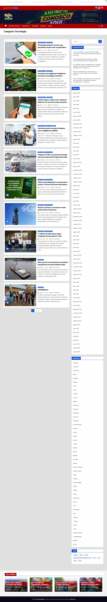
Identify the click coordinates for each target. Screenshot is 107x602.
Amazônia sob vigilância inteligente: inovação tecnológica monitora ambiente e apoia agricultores (52, 76)
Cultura (75, 397)
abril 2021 (76, 340)
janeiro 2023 (76, 259)
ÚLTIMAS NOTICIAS (14, 26)
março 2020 (76, 348)
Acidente (75, 363)
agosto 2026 (76, 93)
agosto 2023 (76, 232)
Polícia (75, 486)
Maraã (75, 451)
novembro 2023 (77, 220)
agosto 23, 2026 (12, 587)
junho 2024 (76, 193)
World (74, 544)
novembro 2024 (77, 174)
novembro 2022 (77, 267)
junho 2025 (76, 147)
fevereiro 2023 (77, 255)
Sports (75, 502)
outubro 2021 (77, 317)
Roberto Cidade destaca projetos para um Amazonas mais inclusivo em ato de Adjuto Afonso (85, 73)
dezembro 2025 (77, 124)
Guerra (75, 432)
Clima (74, 386)
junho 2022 (76, 286)
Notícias (75, 478)
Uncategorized (77, 536)
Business (75, 378)
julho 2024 (76, 189)
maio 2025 (76, 151)
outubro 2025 (77, 131)
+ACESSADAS (26, 26)
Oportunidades (77, 482)
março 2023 (76, 251)
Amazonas (76, 370)
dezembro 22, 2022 (44, 187)
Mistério (75, 455)
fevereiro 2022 (77, 301)
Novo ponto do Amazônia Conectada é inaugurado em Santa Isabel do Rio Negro (53, 264)
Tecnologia (49, 42)
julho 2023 (76, 236)
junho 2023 (76, 239)
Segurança (76, 498)
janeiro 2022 (76, 305)
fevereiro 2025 (77, 162)
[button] (99, 26)
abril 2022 (76, 294)
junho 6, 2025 (43, 105)
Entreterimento (77, 424)
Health (75, 436)
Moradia (75, 459)
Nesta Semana (77, 471)
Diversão (75, 409)
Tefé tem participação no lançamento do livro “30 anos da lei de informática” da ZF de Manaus (53, 184)
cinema (81, 555)
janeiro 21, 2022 (43, 267)
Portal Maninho (53, 50)
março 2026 (76, 112)
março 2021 (76, 344)
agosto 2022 (76, 278)
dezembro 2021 (77, 309)
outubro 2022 (77, 270)
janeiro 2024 (76, 212)
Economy (75, 417)
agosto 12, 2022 (43, 239)
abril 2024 (76, 201)
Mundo (75, 463)
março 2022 (76, 297)
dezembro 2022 (77, 263)
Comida (75, 393)
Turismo (75, 521)
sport (94, 557)
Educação (76, 420)
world (79, 560)
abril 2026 (76, 108)
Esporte (75, 428)
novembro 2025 (77, 127)
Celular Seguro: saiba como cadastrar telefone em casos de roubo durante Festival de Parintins (52, 102)
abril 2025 (76, 155)
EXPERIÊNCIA (43, 290)
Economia (76, 413)
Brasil (74, 374)
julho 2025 (76, 143)
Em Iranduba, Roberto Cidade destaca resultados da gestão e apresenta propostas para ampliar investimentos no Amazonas (87, 66)
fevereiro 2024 (77, 209)
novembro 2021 (77, 313)
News (74, 475)
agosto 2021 (76, 324)
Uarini (74, 525)
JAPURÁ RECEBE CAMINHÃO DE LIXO (82, 557)
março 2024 (76, 205)
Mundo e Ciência (78, 467)
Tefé (54, 125)
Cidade (75, 382)
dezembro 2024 (77, 170)
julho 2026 (76, 97)
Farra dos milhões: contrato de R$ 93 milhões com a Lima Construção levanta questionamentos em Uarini (87, 53)
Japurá (75, 440)
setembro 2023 (77, 228)
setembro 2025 (77, 135)
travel (75, 560)
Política (75, 490)
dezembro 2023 (77, 216)
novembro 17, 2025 (44, 78)
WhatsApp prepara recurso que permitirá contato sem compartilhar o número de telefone (52, 47)
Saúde (75, 494)
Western (75, 540)
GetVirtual (72, 599)
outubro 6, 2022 (44, 212)
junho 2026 (76, 100)
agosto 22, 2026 (62, 587)
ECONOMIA (35, 26)
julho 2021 (76, 328)
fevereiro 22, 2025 (44, 133)
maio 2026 (76, 104)
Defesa (75, 401)
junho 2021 (76, 332)
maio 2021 (76, 336)
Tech (74, 505)
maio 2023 (76, 243)
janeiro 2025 (76, 166)
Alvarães (75, 366)
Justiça (75, 444)
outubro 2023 (77, 224)
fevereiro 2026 (77, 116)
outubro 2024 (77, 178)
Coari (74, 390)
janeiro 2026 (76, 120)
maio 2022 (76, 290)
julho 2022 (76, 282)
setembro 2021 (77, 321)
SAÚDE (50, 26)
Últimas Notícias (42, 42)
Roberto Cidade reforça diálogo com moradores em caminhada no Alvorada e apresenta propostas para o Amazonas (86, 80)
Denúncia (75, 405)
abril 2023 (76, 247)
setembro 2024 (77, 182)
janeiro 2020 (76, 351)
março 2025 (76, 158)
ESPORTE (43, 26)
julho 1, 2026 (43, 50)
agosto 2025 (76, 139)
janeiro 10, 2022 (43, 292)
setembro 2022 (77, 274)
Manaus (75, 448)
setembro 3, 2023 (44, 159)
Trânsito (75, 517)
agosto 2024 (76, 185)
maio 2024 (76, 197)
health (86, 555)
